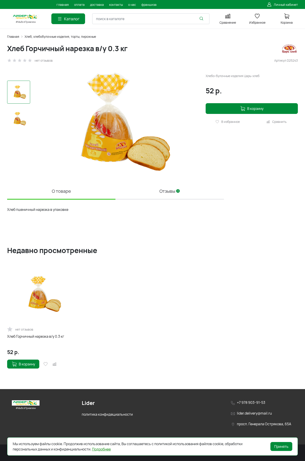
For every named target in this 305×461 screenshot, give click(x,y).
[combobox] (150, 18)
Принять (281, 446)
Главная (13, 36)
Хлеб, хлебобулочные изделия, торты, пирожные (60, 36)
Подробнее (101, 449)
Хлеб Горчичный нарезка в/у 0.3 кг (35, 336)
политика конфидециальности (107, 414)
